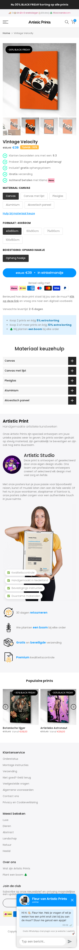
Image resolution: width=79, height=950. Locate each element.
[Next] (73, 707)
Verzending (10, 771)
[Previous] (5, 707)
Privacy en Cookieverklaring (20, 802)
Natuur (7, 845)
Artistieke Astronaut (53, 728)
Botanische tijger (14, 728)
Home (6, 33)
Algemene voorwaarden (18, 790)
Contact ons (11, 796)
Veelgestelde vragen (16, 783)
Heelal (6, 851)
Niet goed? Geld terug (17, 777)
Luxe (5, 820)
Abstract (8, 832)
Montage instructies (15, 765)
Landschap (10, 838)
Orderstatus (10, 759)
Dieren (7, 826)
